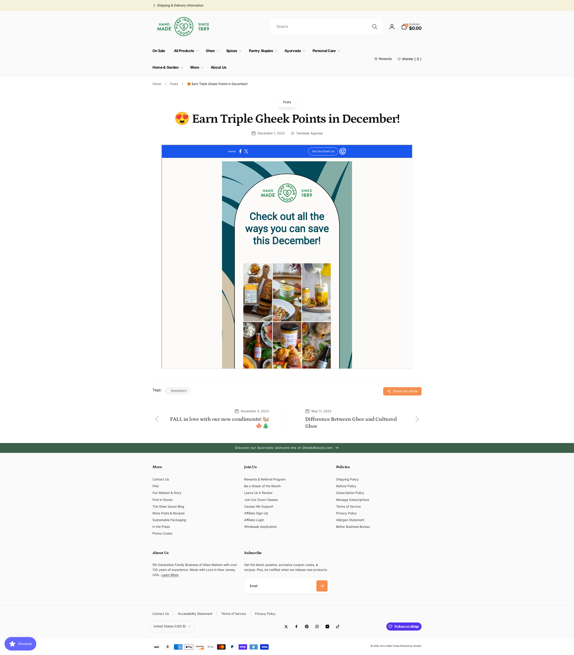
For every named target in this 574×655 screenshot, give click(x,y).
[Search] (374, 26)
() (412, 59)
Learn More (170, 575)
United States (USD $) (169, 626)
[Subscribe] (322, 586)
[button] (411, 27)
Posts (287, 102)
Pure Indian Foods (389, 645)
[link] (177, 5)
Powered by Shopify (411, 645)
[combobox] (326, 27)
